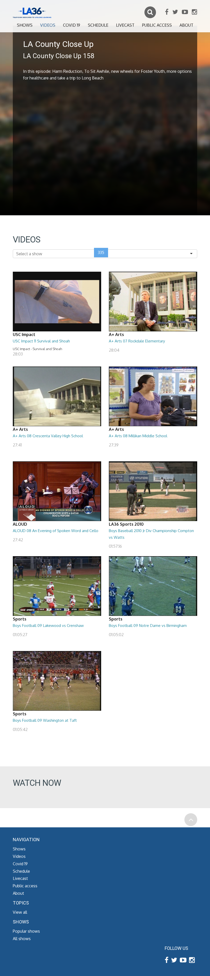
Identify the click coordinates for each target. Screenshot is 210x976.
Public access (157, 25)
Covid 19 (71, 25)
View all (20, 912)
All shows (22, 938)
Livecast (125, 25)
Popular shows (26, 931)
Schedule (98, 25)
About (186, 25)
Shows (25, 25)
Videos (47, 25)
